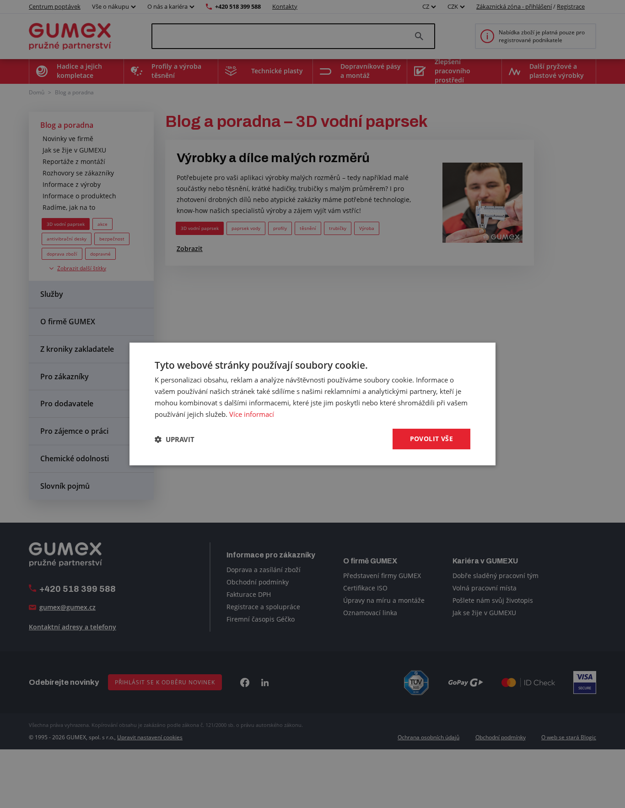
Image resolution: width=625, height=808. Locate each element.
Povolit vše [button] (431, 438)
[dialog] (312, 404)
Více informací (251, 414)
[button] (174, 439)
